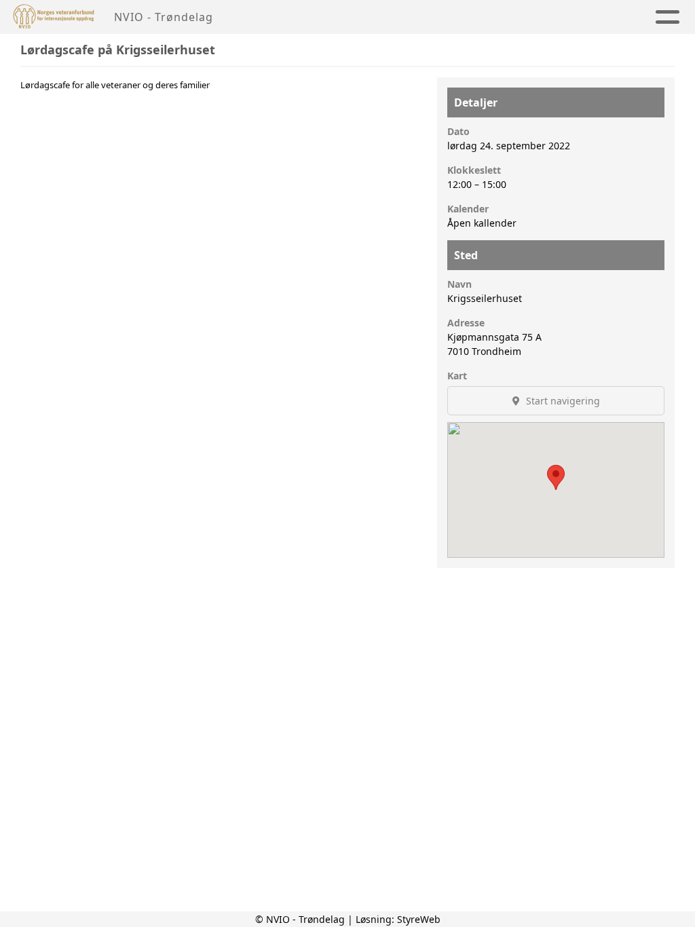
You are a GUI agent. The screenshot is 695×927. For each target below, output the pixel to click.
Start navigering (561, 400)
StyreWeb (418, 919)
